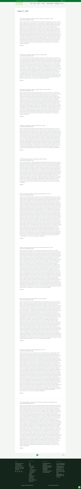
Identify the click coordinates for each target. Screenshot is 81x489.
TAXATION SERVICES (46, 472)
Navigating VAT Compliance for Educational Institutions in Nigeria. (32, 125)
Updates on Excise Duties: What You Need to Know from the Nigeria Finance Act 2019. (36, 247)
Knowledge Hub (57, 3)
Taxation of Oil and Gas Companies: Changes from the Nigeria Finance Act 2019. (35, 193)
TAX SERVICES (28, 90)
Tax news (31, 468)
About (35, 3)
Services (38, 3)
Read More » (22, 45)
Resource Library (31, 478)
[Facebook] (15, 471)
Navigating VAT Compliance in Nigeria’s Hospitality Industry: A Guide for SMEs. (35, 89)
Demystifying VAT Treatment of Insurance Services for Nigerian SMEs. (33, 54)
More (62, 3)
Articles (43, 3)
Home (31, 3)
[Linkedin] (21, 471)
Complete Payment (32, 476)
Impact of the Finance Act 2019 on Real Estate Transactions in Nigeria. (33, 298)
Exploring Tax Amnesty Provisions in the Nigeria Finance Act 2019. (32, 349)
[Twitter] (17, 471)
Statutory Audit (32, 472)
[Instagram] (19, 471)
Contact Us (30, 473)
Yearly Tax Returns (50, 3)
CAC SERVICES (32, 471)
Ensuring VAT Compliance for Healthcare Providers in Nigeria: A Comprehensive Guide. (36, 18)
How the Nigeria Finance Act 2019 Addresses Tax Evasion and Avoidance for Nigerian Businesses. (38, 402)
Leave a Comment (22, 90)
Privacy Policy (31, 477)
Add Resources (31, 481)
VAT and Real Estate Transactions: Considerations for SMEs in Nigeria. (33, 158)
